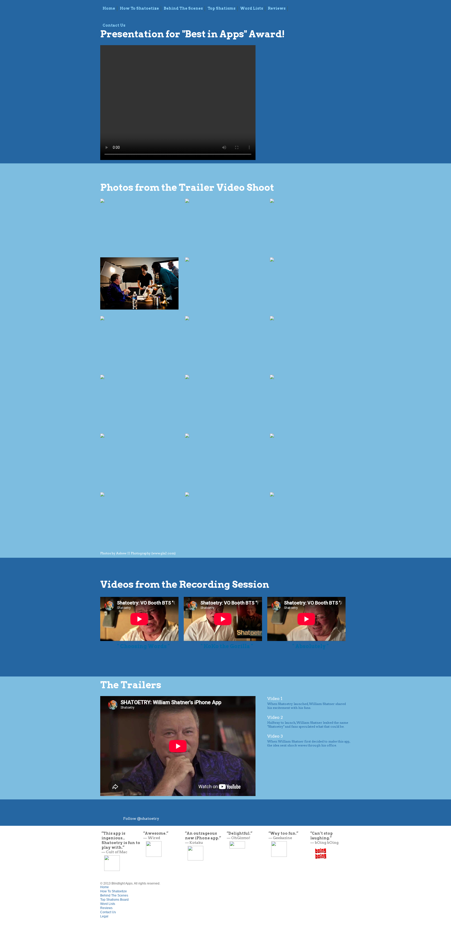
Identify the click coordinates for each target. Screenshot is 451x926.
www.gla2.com (163, 553)
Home (109, 8)
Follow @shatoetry (141, 818)
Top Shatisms (221, 8)
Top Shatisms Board (114, 899)
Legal (104, 916)
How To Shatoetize (139, 8)
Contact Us (108, 912)
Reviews (277, 8)
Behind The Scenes (183, 8)
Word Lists (251, 8)
